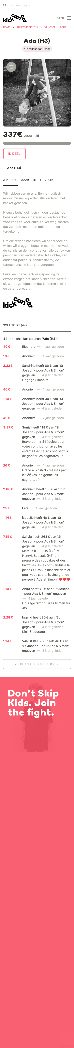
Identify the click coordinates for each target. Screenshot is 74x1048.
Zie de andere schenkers (35, 664)
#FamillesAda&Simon (37, 48)
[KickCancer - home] (15, 18)
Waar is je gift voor (37, 180)
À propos (10, 180)
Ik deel (14, 154)
